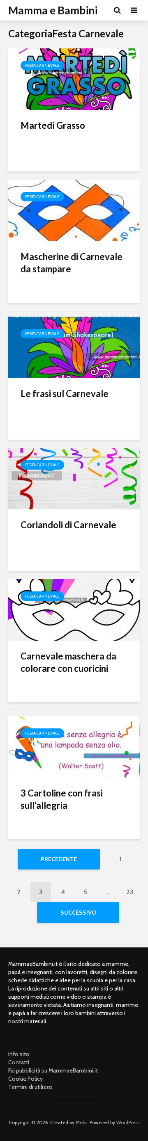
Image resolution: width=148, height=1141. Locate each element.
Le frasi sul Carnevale (65, 393)
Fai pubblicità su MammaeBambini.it (53, 1070)
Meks (81, 1122)
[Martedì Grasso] (74, 78)
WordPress (127, 1122)
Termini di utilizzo (30, 1087)
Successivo (78, 912)
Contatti (18, 1062)
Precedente (59, 859)
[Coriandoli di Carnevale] (74, 478)
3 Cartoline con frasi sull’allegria (62, 799)
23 (129, 892)
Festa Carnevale (42, 65)
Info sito (19, 1054)
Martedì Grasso (53, 125)
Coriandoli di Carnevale (68, 524)
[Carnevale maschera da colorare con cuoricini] (74, 609)
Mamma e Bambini (52, 10)
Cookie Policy (25, 1078)
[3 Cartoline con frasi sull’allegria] (74, 746)
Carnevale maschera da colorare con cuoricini (68, 662)
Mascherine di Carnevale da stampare (72, 262)
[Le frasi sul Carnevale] (74, 347)
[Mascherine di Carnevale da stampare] (74, 210)
